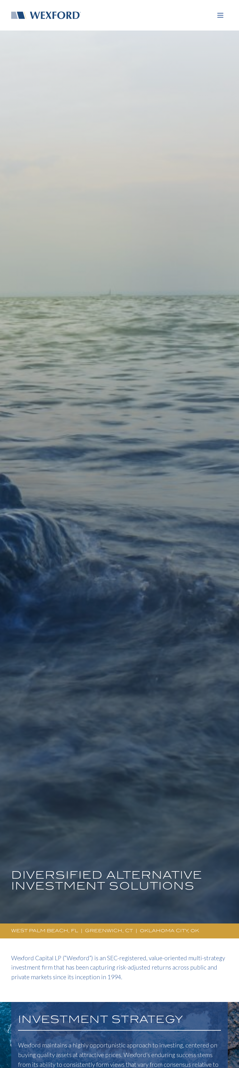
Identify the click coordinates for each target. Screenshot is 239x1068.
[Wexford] (48, 15)
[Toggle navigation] (220, 15)
